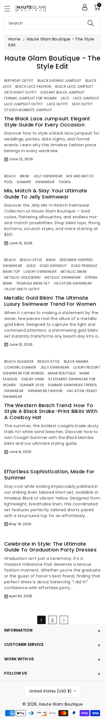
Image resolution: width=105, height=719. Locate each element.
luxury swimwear (40, 271)
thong (65, 182)
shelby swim (32, 379)
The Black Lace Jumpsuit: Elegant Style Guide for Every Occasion (47, 121)
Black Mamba (76, 361)
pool (8, 182)
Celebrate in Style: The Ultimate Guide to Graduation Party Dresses (50, 546)
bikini (24, 176)
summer (24, 182)
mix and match (80, 176)
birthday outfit (19, 80)
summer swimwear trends (72, 385)
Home (14, 39)
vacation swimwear (73, 283)
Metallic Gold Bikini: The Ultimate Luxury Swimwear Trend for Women (50, 300)
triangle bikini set (33, 283)
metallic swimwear (63, 277)
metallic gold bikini (22, 277)
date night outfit (20, 92)
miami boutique (62, 373)
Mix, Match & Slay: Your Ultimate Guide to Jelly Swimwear (45, 193)
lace (65, 98)
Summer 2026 (32, 385)
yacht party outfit (22, 289)
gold (31, 265)
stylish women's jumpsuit (28, 110)
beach (10, 176)
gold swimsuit (53, 265)
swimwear (45, 182)
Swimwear (14, 390)
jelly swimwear (47, 176)
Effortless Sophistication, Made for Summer (49, 474)
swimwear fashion (45, 390)
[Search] (91, 23)
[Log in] (85, 7)
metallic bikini (73, 271)
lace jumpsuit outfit (23, 104)
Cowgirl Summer (20, 367)
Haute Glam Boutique (61, 704)
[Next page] (64, 620)
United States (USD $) (50, 691)
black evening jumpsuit (59, 80)
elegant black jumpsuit (63, 92)
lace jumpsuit (86, 98)
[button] (9, 8)
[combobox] (52, 23)
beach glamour (19, 361)
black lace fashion (33, 86)
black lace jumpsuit (74, 86)
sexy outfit (82, 104)
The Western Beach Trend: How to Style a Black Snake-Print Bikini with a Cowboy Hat (50, 411)
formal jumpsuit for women (30, 98)
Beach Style (31, 259)
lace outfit (57, 104)
